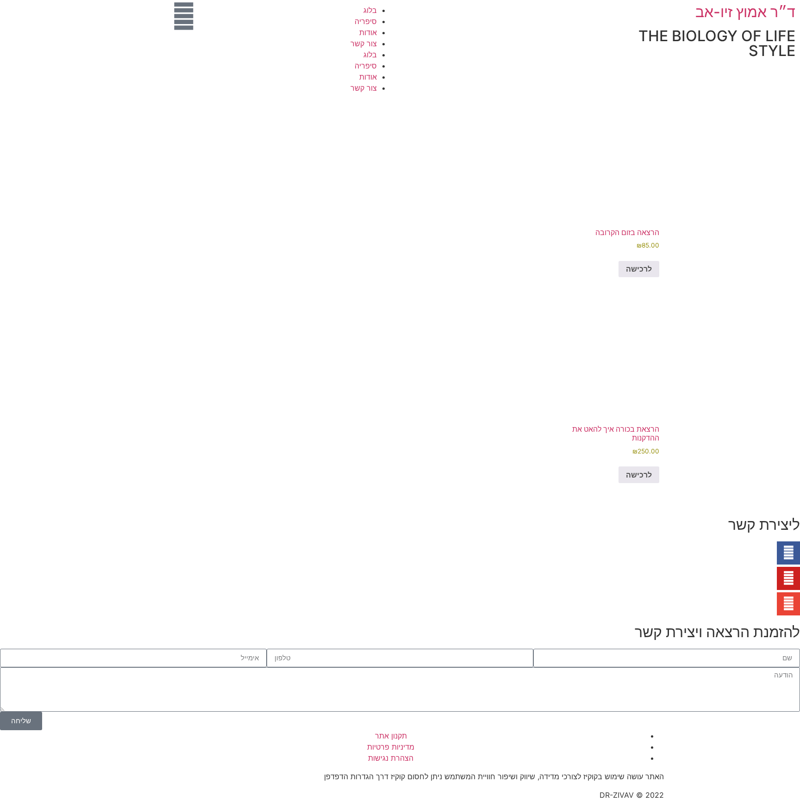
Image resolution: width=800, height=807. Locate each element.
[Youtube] (788, 578)
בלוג (370, 10)
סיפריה (366, 21)
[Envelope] (788, 603)
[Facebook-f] (788, 553)
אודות (368, 32)
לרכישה (639, 268)
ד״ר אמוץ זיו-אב (745, 12)
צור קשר (363, 43)
